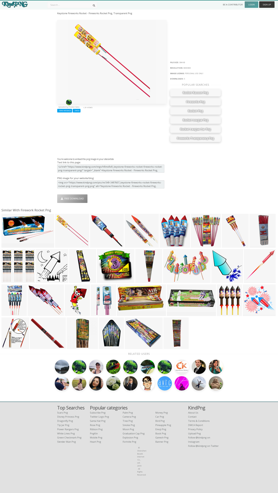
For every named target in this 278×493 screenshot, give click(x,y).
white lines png (66, 433)
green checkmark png (69, 437)
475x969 (7, 314)
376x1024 (141, 281)
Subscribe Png (98, 412)
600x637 (217, 281)
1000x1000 (8, 347)
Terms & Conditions (199, 421)
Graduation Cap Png (134, 433)
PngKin (94, 433)
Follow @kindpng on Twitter (203, 446)
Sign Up (267, 4)
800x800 (7, 245)
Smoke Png (129, 425)
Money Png (161, 412)
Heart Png (95, 441)
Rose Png (95, 425)
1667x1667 (97, 314)
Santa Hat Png (98, 421)
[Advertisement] (112, 134)
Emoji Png (160, 429)
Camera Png (129, 416)
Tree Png (128, 421)
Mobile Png (96, 437)
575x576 (7, 281)
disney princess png (68, 416)
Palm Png (128, 412)
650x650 (72, 347)
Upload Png (194, 433)
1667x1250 (197, 245)
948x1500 (70, 314)
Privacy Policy (195, 429)
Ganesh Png (162, 437)
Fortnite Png (129, 441)
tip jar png (63, 425)
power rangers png (68, 429)
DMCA (76, 110)
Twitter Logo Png (99, 416)
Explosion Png (130, 437)
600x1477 (169, 347)
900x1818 (75, 281)
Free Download (73, 198)
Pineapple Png (163, 425)
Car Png (159, 416)
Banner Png (161, 441)
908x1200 (222, 314)
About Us (193, 412)
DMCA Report (195, 425)
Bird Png (160, 421)
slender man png (66, 441)
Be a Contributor (233, 4)
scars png (62, 412)
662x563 (33, 314)
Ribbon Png (96, 429)
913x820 (102, 281)
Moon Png (128, 429)
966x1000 (249, 281)
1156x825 (169, 281)
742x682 (248, 314)
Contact (192, 416)
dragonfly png (65, 421)
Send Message (64, 110)
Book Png (160, 433)
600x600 (227, 245)
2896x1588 (123, 314)
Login (251, 4)
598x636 (41, 281)
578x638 (165, 245)
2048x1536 (256, 245)
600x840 (104, 347)
